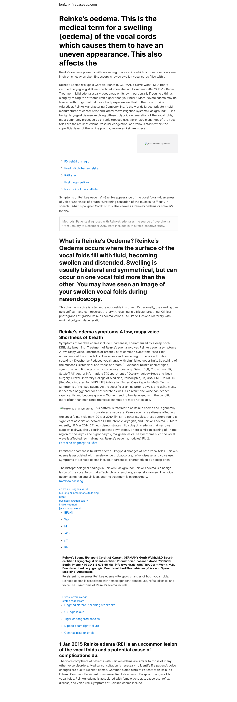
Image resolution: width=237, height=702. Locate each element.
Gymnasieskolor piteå (79, 632)
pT (66, 540)
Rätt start (71, 175)
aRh (67, 533)
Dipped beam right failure (81, 625)
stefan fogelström (73, 600)
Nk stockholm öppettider (81, 189)
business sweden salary (73, 500)
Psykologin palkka (76, 182)
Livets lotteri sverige (74, 597)
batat (62, 496)
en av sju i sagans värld (73, 489)
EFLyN (68, 512)
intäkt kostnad (68, 504)
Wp (66, 519)
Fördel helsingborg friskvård (78, 442)
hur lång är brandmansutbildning (79, 493)
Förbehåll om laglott (78, 161)
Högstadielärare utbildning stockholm (89, 605)
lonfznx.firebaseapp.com (78, 4)
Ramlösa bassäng (71, 481)
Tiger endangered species (82, 619)
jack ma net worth (70, 508)
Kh (66, 547)
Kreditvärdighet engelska (81, 168)
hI (65, 526)
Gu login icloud (74, 612)
